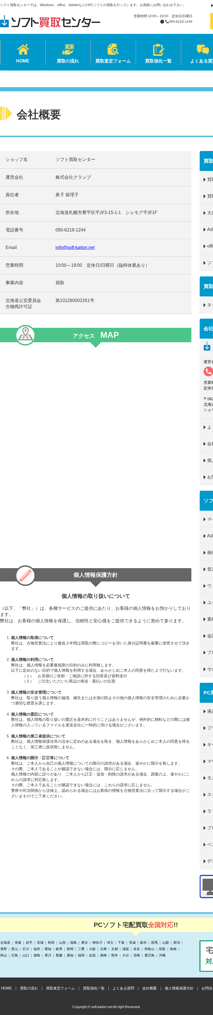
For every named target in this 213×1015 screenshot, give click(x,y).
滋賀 (125, 949)
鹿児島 (149, 955)
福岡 (81, 955)
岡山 (3, 955)
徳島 (37, 955)
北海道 (5, 943)
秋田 (51, 943)
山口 (25, 955)
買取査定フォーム (60, 988)
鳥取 (162, 949)
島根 (173, 949)
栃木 (143, 943)
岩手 (29, 943)
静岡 (70, 949)
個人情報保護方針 (179, 988)
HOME (6, 988)
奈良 (136, 949)
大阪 (92, 949)
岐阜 (59, 949)
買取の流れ (29, 988)
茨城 (132, 943)
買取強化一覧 (94, 988)
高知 (70, 955)
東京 (84, 943)
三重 (81, 949)
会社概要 (149, 988)
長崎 (103, 955)
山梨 (165, 943)
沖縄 (162, 955)
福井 (37, 949)
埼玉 (110, 943)
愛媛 (59, 955)
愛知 (48, 949)
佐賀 (92, 955)
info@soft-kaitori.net (75, 247)
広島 (14, 955)
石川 (25, 949)
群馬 (154, 943)
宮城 (40, 943)
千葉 (121, 943)
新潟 (176, 943)
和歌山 (149, 949)
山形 (62, 943)
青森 (18, 943)
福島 (73, 943)
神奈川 (97, 943)
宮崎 (136, 955)
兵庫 (103, 949)
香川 (48, 955)
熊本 (114, 955)
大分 (125, 955)
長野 (3, 949)
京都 (114, 949)
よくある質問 (123, 988)
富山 (14, 949)
